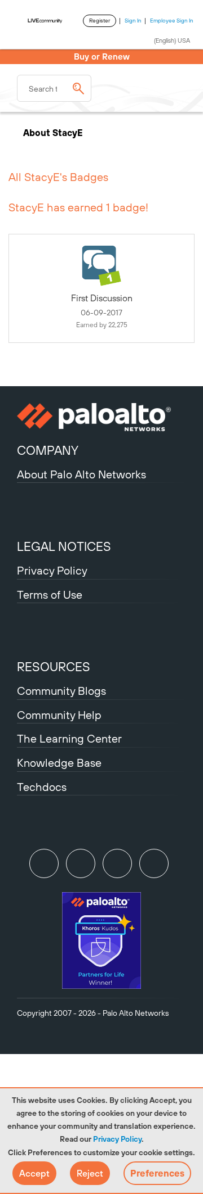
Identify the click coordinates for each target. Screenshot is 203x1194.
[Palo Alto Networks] (101, 417)
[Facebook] (154, 863)
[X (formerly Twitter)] (44, 863)
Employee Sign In (171, 20)
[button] (34, 1173)
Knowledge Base (59, 762)
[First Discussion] (101, 266)
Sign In (133, 20)
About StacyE (54, 133)
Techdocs (42, 786)
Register (99, 20)
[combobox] (54, 88)
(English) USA (172, 40)
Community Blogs (61, 690)
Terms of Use (49, 594)
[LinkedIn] (117, 863)
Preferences (157, 1173)
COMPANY (47, 450)
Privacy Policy (117, 1138)
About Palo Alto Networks (81, 474)
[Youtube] (80, 863)
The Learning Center (69, 738)
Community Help (59, 714)
